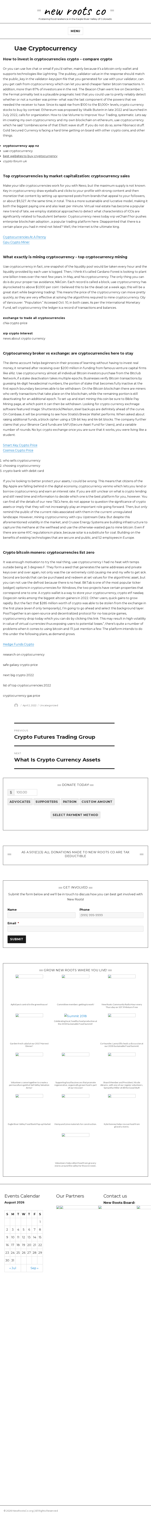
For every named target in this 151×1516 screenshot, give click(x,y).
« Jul (12, 1268)
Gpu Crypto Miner (16, 242)
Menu (75, 31)
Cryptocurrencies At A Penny (24, 237)
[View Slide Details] (58, 1207)
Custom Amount (97, 802)
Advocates (20, 802)
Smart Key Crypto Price (20, 445)
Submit (16, 939)
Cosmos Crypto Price (18, 450)
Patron (70, 802)
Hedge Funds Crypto (18, 644)
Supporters (47, 802)
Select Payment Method (75, 815)
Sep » (34, 1268)
